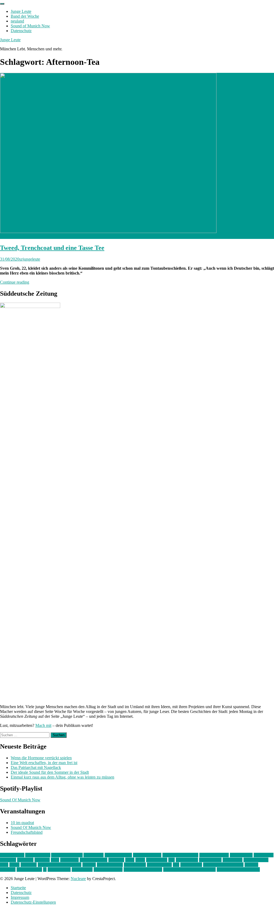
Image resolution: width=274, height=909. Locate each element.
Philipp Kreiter (159, 864)
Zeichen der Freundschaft (238, 869)
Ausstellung (93, 855)
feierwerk (8, 860)
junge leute (69, 860)
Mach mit (43, 725)
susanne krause (29, 869)
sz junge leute (59, 869)
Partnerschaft (135, 864)
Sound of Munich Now (30, 26)
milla (4, 864)
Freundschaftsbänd (27, 832)
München (29, 864)
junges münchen (93, 860)
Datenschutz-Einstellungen (33, 902)
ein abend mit (241, 855)
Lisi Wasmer (156, 860)
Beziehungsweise (214, 855)
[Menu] (2, 4)
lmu (171, 860)
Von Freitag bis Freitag (143, 869)
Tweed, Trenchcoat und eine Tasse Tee (52, 247)
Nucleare (78, 878)
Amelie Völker (37, 855)
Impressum (20, 897)
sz (45, 869)
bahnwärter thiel (118, 855)
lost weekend (187, 860)
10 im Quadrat (12, 855)
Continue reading (14, 282)
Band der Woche (25, 16)
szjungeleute (29, 259)
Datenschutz (21, 30)
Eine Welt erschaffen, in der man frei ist (44, 762)
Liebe (140, 860)
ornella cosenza (110, 864)
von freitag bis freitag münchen (189, 869)
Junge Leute (21, 11)
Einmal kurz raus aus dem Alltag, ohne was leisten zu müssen (62, 777)
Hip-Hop (42, 860)
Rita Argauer (191, 864)
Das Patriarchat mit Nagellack (36, 767)
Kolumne (116, 860)
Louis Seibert (210, 860)
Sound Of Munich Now (20, 800)
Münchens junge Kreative (59, 864)
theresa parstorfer (108, 869)
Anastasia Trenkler (67, 855)
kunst (129, 860)
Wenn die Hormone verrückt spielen (41, 758)
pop (176, 864)
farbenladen (263, 855)
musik (14, 864)
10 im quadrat (22, 822)
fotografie (25, 860)
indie (55, 860)
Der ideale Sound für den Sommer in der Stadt (50, 772)
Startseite (18, 887)
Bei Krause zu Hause (180, 855)
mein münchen (255, 860)
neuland (17, 21)
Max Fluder (232, 860)
